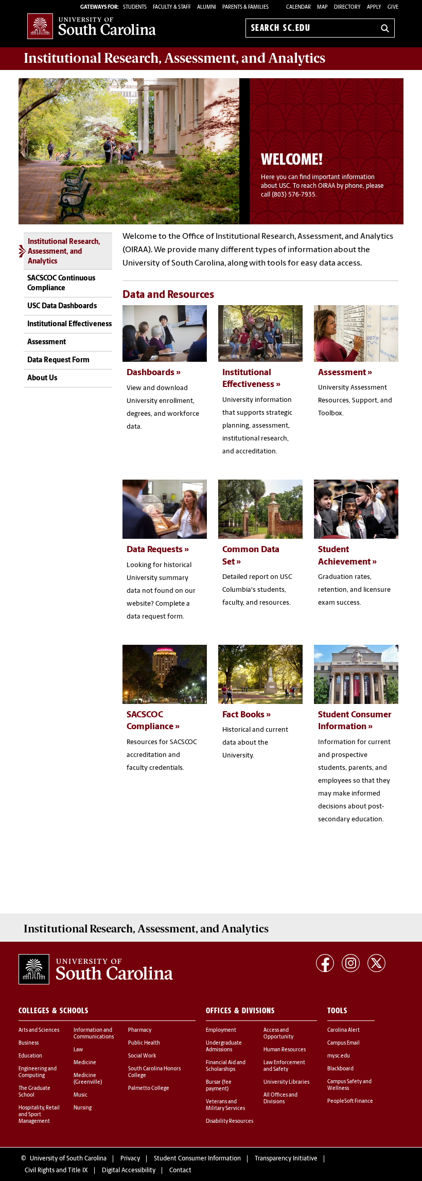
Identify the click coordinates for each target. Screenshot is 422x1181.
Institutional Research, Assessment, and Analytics (64, 252)
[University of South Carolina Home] (91, 26)
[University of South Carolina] (96, 969)
